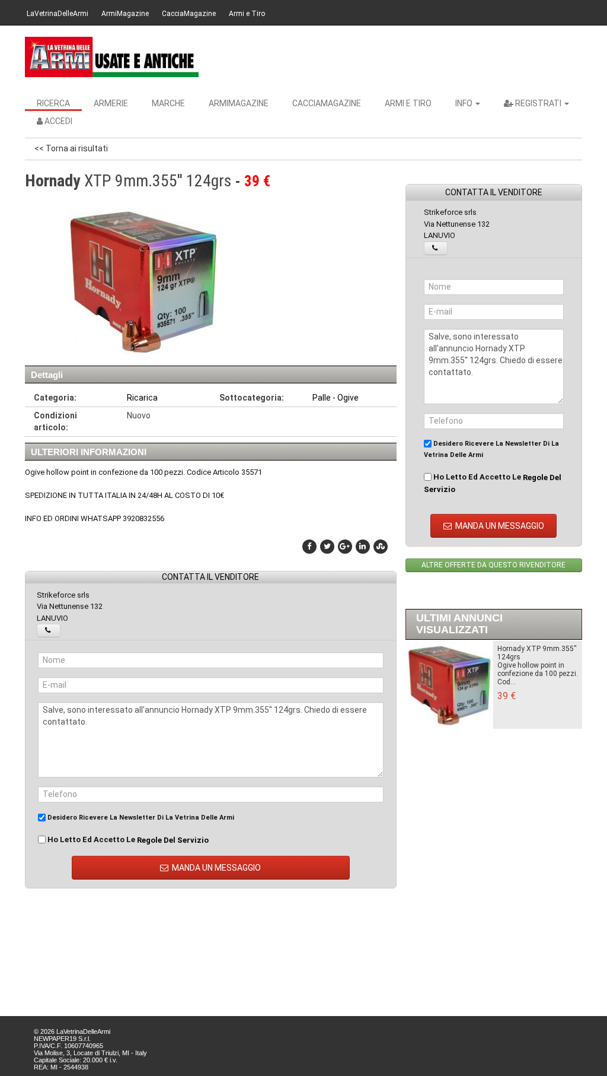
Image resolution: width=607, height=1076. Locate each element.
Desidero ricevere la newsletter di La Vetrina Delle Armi (140, 817)
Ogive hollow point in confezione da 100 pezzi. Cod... (537, 673)
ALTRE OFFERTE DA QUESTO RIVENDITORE (493, 565)
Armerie (111, 103)
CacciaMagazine (189, 13)
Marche (168, 103)
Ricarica (142, 397)
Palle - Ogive (335, 397)
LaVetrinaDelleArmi (57, 13)
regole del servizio (173, 839)
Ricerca (53, 103)
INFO (464, 103)
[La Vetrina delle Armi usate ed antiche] (112, 57)
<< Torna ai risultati (71, 148)
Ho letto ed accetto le (127, 840)
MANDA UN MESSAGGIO (215, 867)
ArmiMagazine (125, 13)
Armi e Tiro (247, 13)
